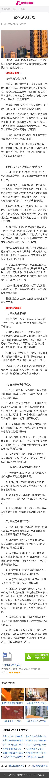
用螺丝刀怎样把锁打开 (36, 745)
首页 (15, 9)
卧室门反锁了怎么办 (35, 757)
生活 (23, 9)
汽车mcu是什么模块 (35, 749)
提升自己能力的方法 (12, 749)
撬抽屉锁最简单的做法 (13, 753)
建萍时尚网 (21, 775)
